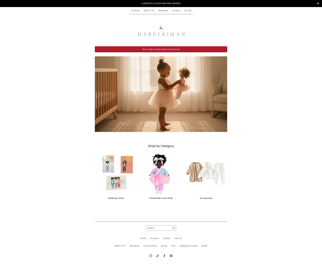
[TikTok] (157, 255)
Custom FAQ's (150, 246)
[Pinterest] (171, 255)
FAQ (173, 246)
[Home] (161, 30)
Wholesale (163, 10)
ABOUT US (149, 10)
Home (143, 238)
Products (135, 10)
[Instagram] (150, 255)
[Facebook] (164, 255)
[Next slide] (224, 92)
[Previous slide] (98, 92)
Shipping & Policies (189, 246)
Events (164, 246)
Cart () (187, 10)
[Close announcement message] (318, 4)
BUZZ (204, 246)
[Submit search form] (173, 228)
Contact (176, 10)
